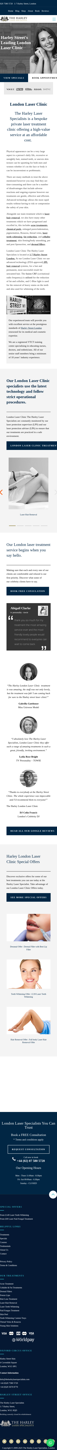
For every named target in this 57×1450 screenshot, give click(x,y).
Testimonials (5, 1246)
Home (10, 11)
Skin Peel (4, 1314)
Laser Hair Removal (8, 1303)
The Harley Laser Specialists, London (39, 1448)
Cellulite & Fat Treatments (11, 1287)
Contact (3, 1254)
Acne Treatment (6, 1284)
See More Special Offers (28, 897)
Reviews (45, 11)
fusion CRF (31, 273)
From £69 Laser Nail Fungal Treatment (16, 1219)
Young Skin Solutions (9, 1326)
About (30, 11)
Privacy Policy (6, 1261)
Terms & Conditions (8, 1265)
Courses (3, 1242)
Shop (23, 11)
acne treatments (39, 225)
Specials (3, 1238)
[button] (50, 1443)
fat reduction (30, 236)
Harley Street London (31, 328)
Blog (17, 11)
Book (37, 11)
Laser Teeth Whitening (9, 1307)
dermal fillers (38, 244)
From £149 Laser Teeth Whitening (14, 1215)
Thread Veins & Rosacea (10, 1322)
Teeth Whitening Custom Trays (13, 1318)
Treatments (4, 1235)
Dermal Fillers (6, 1291)
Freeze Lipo (5, 1295)
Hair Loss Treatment (8, 1299)
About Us (4, 1250)
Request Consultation (28, 1149)
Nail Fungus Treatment (9, 1310)
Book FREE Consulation (27, 591)
